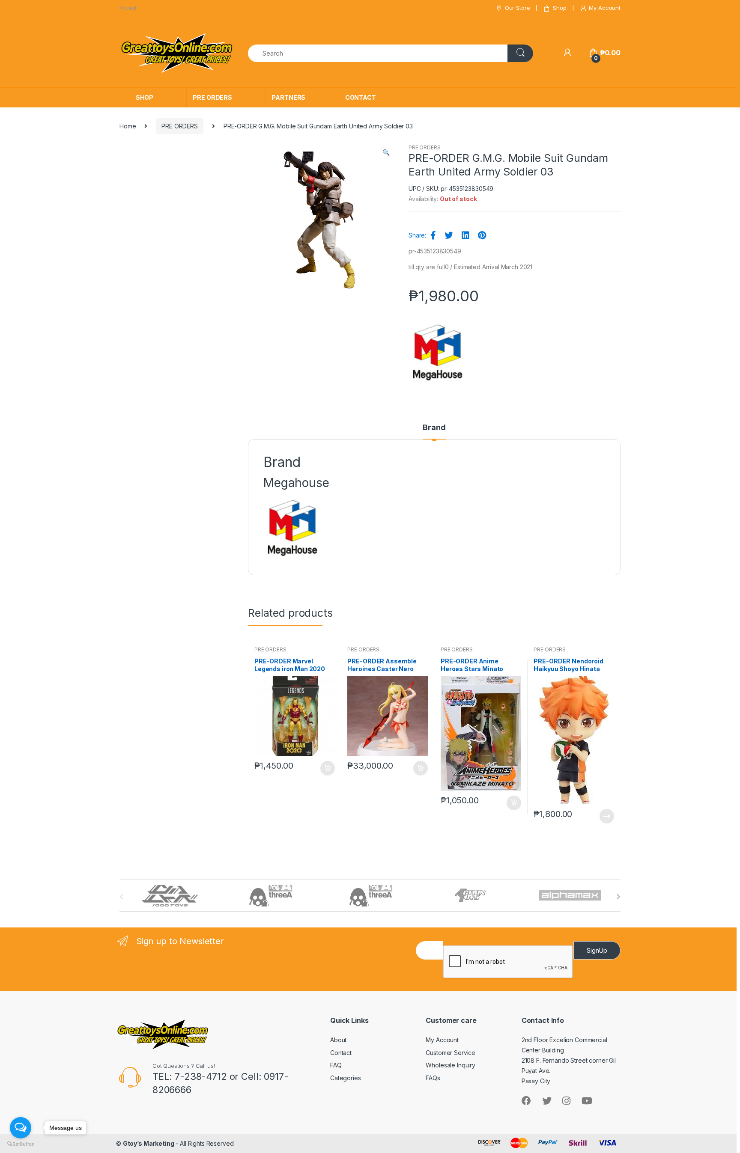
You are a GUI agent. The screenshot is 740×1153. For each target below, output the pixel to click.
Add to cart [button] (327, 768)
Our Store (517, 7)
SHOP (144, 97)
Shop (559, 7)
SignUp (597, 950)
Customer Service (450, 1052)
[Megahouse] (438, 352)
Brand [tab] (434, 428)
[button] (386, 153)
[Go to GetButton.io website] (20, 1144)
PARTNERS (288, 97)
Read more (606, 816)
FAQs (433, 1078)
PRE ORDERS (212, 97)
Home (127, 126)
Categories (345, 1078)
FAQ (336, 1065)
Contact (341, 1052)
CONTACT (360, 97)
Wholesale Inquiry (450, 1065)
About (338, 1039)
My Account (605, 7)
